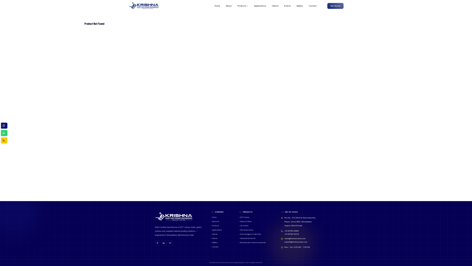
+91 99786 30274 (291, 234)
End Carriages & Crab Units (250, 234)
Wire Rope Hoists (246, 230)
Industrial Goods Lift (247, 238)
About (229, 6)
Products (241, 6)
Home (217, 6)
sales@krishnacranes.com (294, 238)
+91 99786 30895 (291, 231)
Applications (260, 6)
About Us (215, 221)
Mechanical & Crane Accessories (253, 242)
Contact (313, 6)
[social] (157, 243)
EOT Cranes (244, 217)
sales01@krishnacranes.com (295, 242)
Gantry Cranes (245, 221)
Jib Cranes (244, 226)
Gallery (299, 6)
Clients (275, 6)
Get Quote (335, 6)
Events (287, 6)
